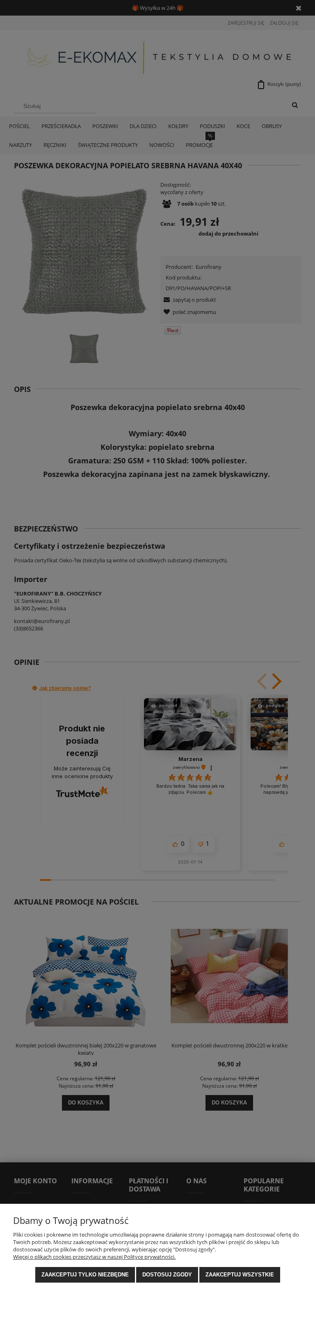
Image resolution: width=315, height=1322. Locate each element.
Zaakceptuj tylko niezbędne (85, 1275)
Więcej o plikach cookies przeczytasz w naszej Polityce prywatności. (94, 1256)
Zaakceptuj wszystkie (239, 1275)
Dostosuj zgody (167, 1275)
